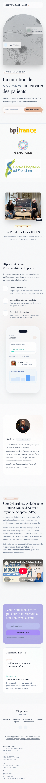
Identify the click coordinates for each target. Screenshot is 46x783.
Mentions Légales (16, 720)
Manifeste (6, 719)
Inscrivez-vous (23, 633)
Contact (40, 719)
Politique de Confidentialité (28, 720)
